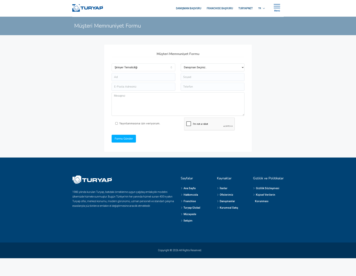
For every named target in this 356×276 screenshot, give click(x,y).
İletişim (188, 220)
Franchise (190, 201)
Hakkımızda (191, 194)
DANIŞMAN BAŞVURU (188, 8)
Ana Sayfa (190, 188)
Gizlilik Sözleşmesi (267, 188)
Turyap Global (192, 207)
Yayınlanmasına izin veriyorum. (139, 123)
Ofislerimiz (226, 194)
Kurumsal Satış (229, 207)
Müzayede (190, 214)
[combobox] (143, 67)
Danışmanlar (227, 201)
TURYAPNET (245, 8)
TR (259, 8)
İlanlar (224, 188)
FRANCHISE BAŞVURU (220, 8)
